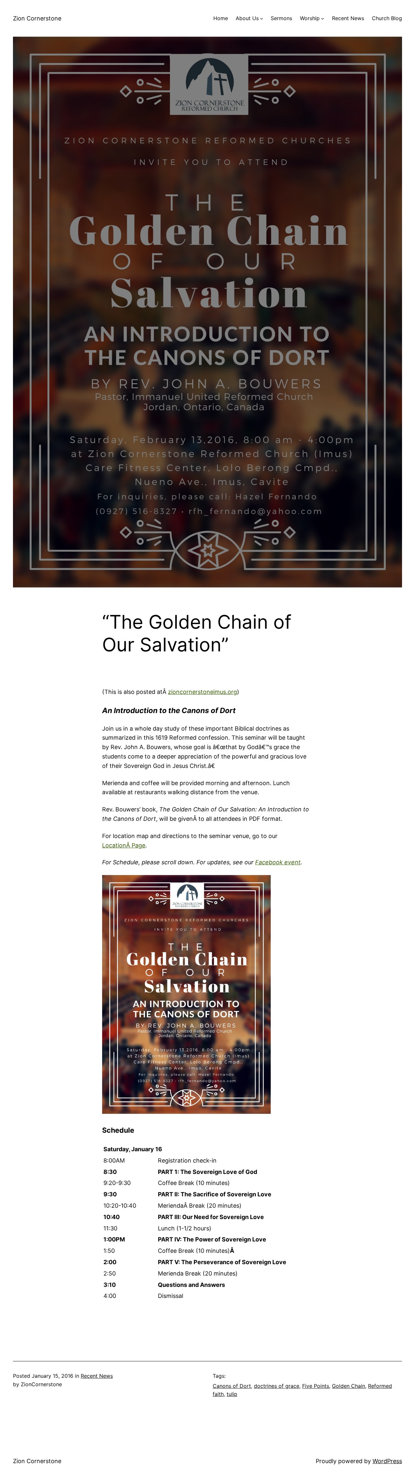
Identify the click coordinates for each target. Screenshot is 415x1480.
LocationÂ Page (123, 845)
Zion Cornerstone (37, 18)
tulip (232, 1394)
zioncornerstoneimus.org (202, 691)
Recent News (97, 1376)
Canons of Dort (232, 1386)
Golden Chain (348, 1386)
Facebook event (278, 862)
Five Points (315, 1386)
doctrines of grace (276, 1386)
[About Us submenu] (261, 18)
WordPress (387, 1461)
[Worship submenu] (322, 18)
